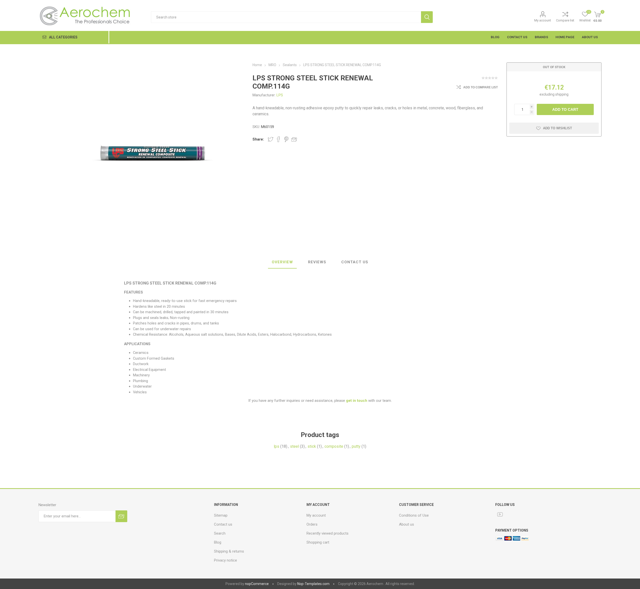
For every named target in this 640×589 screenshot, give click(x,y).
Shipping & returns (229, 551)
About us (406, 524)
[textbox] (286, 17)
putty (356, 446)
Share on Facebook (278, 139)
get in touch (356, 400)
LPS (279, 95)
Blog (217, 542)
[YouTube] (500, 514)
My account (542, 20)
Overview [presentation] (282, 262)
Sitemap (221, 515)
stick (312, 446)
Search (427, 17)
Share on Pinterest (286, 139)
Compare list (565, 20)
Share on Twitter (270, 139)
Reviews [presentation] (317, 262)
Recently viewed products (327, 533)
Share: (258, 139)
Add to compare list (480, 87)
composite (333, 446)
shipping (561, 94)
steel (294, 446)
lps (276, 446)
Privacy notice (225, 560)
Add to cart (565, 109)
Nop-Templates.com (313, 584)
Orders (312, 524)
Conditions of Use (414, 515)
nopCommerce (257, 584)
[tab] (282, 262)
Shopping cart (317, 542)
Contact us (223, 524)
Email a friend (294, 139)
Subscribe (121, 516)
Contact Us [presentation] (354, 262)
